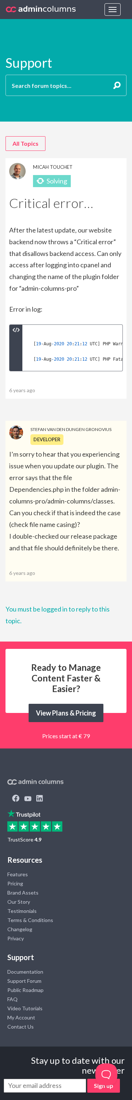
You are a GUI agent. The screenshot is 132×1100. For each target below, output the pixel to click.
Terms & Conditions (30, 920)
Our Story (18, 902)
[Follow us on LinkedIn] (39, 799)
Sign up (103, 1085)
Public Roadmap (25, 990)
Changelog (19, 929)
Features (17, 874)
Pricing (15, 883)
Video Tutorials (25, 1008)
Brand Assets (22, 892)
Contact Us (20, 1026)
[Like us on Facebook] (15, 799)
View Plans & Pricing (66, 713)
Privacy (15, 938)
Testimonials (22, 911)
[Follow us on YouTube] (28, 799)
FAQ (12, 999)
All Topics (25, 143)
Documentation (25, 972)
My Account (21, 1017)
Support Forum (24, 981)
